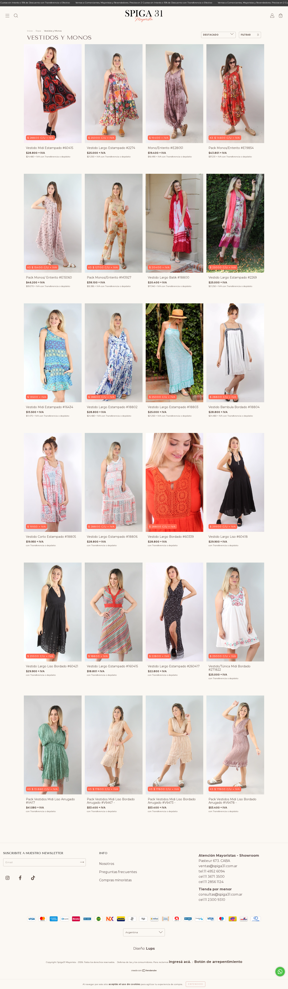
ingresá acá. (180, 962)
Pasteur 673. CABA (214, 861)
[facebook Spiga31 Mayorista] (20, 878)
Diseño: (144, 949)
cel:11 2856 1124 (211, 882)
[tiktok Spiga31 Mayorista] (33, 878)
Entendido (195, 984)
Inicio (30, 30)
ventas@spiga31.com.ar (218, 866)
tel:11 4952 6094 (212, 871)
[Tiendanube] (144, 971)
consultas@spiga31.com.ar (220, 894)
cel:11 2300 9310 (212, 900)
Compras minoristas (115, 880)
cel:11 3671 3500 (212, 877)
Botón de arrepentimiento (218, 962)
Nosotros (106, 864)
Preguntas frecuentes (118, 872)
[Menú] (7, 16)
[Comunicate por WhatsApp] (280, 971)
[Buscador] (16, 16)
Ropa (39, 30)
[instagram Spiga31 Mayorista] (8, 878)
